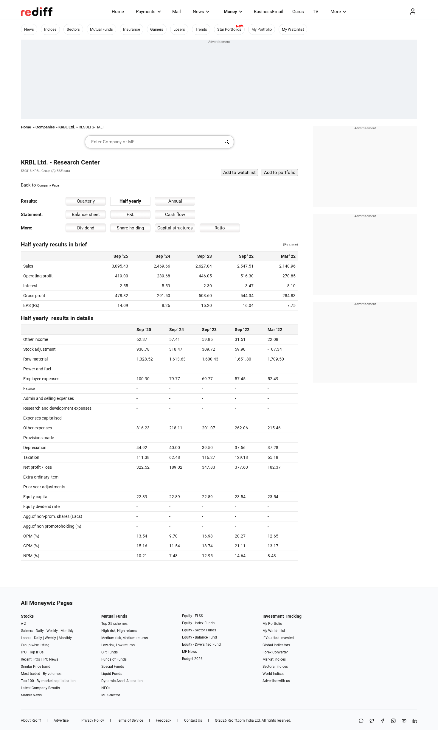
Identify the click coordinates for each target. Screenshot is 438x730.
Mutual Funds (101, 29)
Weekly (52, 631)
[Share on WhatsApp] (361, 721)
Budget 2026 (192, 659)
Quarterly (86, 201)
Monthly (67, 631)
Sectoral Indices (275, 666)
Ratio (220, 228)
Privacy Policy (92, 720)
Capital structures (175, 228)
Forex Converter (275, 652)
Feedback (163, 720)
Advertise (61, 720)
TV (316, 11)
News (198, 11)
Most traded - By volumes (41, 674)
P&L (130, 214)
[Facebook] (382, 721)
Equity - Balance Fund (199, 637)
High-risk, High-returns (119, 631)
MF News (189, 652)
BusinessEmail (268, 11)
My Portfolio (261, 29)
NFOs (105, 688)
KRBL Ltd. (66, 127)
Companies (45, 127)
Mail (176, 11)
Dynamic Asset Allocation (122, 681)
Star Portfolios (229, 29)
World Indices (273, 674)
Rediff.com (236, 720)
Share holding (130, 228)
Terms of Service (130, 720)
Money (230, 11)
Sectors (73, 29)
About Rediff (31, 720)
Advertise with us (276, 681)
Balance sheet (86, 214)
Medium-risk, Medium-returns (124, 638)
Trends (201, 29)
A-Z (23, 624)
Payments (146, 11)
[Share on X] (371, 721)
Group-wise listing (35, 645)
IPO (24, 652)
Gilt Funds (109, 652)
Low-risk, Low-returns (118, 645)
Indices (50, 29)
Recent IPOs (30, 659)
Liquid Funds (111, 674)
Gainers (156, 29)
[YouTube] (404, 721)
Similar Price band (35, 666)
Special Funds (112, 666)
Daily (40, 631)
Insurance (131, 29)
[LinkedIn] (414, 721)
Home (118, 11)
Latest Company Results (40, 688)
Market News (31, 695)
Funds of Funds (114, 659)
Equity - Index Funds (198, 623)
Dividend (85, 228)
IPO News (50, 659)
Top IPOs (36, 652)
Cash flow (175, 214)
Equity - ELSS (192, 616)
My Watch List (274, 631)
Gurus (298, 11)
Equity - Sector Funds (199, 630)
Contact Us (193, 720)
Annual (175, 201)
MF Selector (110, 695)
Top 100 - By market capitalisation (48, 681)
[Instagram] (393, 721)
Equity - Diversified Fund (201, 644)
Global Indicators (276, 645)
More (335, 11)
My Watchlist (293, 29)
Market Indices (274, 659)
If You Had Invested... (279, 638)
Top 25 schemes (114, 624)
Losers (179, 29)
